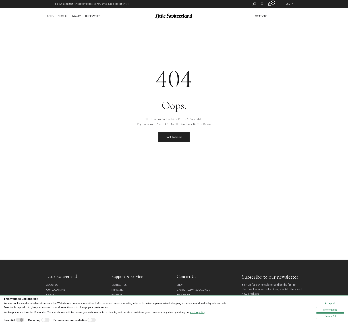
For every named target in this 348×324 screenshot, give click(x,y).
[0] (270, 4)
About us (52, 285)
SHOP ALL (63, 16)
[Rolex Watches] (285, 16)
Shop (180, 285)
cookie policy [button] (197, 312)
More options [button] (330, 309)
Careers (51, 294)
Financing (117, 289)
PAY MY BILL (117, 294)
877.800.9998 (183, 294)
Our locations (55, 289)
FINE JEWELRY (92, 16)
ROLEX (50, 16)
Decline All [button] (330, 316)
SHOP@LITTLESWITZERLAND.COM (193, 290)
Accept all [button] (330, 303)
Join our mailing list (63, 4)
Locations (260, 16)
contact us (119, 285)
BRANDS (77, 16)
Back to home (174, 137)
